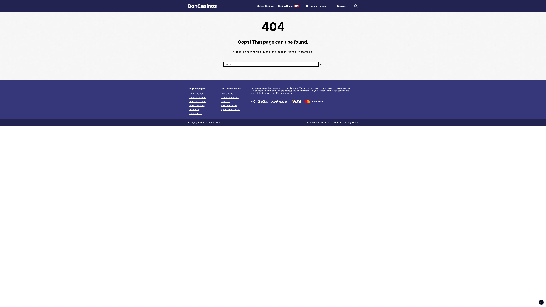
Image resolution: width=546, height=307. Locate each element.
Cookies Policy (335, 122)
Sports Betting (197, 105)
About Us (194, 109)
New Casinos (196, 93)
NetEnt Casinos (197, 97)
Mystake (225, 101)
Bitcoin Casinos (197, 101)
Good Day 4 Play (230, 97)
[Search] (321, 64)
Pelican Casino (229, 105)
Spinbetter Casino (230, 109)
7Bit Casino (227, 93)
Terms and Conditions (315, 122)
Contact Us (195, 113)
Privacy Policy (351, 122)
